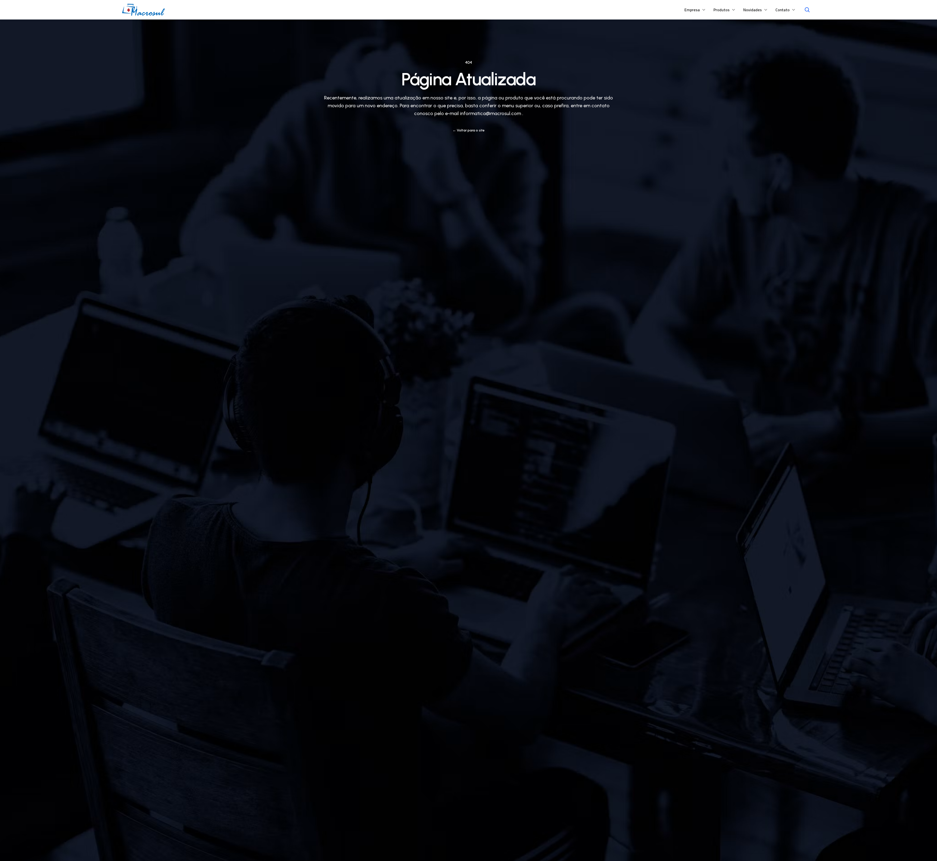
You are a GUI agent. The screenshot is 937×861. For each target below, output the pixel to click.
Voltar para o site (469, 130)
